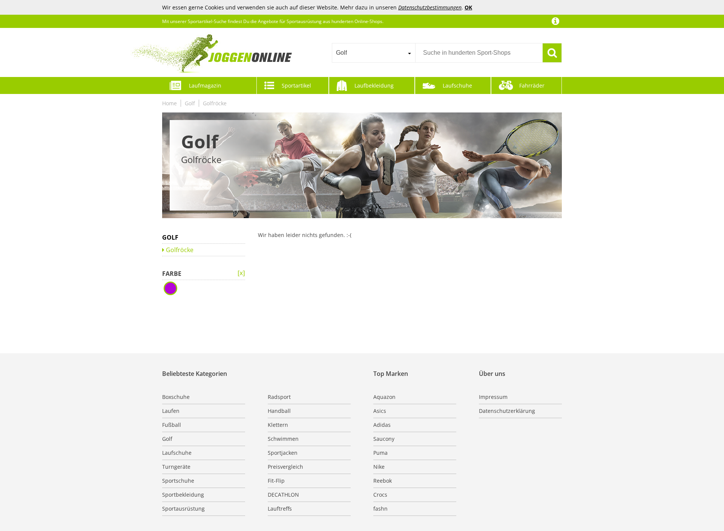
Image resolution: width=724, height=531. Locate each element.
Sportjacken (283, 452)
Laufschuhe (457, 85)
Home (169, 103)
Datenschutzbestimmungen (430, 7)
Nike (379, 466)
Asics (379, 410)
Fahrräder (532, 85)
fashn (380, 508)
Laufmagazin (205, 85)
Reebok (382, 480)
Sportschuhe (178, 480)
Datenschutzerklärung (507, 410)
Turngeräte (176, 466)
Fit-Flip (276, 480)
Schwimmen (283, 438)
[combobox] (373, 53)
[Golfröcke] (241, 273)
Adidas (382, 424)
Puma (380, 452)
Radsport (279, 396)
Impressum (493, 396)
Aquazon (384, 396)
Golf (190, 103)
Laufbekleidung (374, 85)
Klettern (278, 424)
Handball (279, 410)
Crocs (380, 494)
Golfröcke (215, 103)
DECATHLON (283, 494)
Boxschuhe (176, 396)
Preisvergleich (285, 466)
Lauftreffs (280, 508)
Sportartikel (296, 85)
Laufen (170, 410)
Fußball (171, 424)
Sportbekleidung (183, 494)
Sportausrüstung (183, 508)
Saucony (383, 438)
